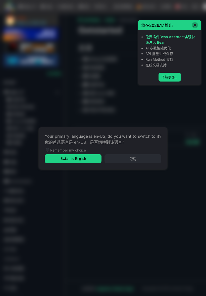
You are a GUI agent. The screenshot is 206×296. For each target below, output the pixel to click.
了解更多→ (170, 77)
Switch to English (73, 159)
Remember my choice (68, 150)
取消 (133, 159)
